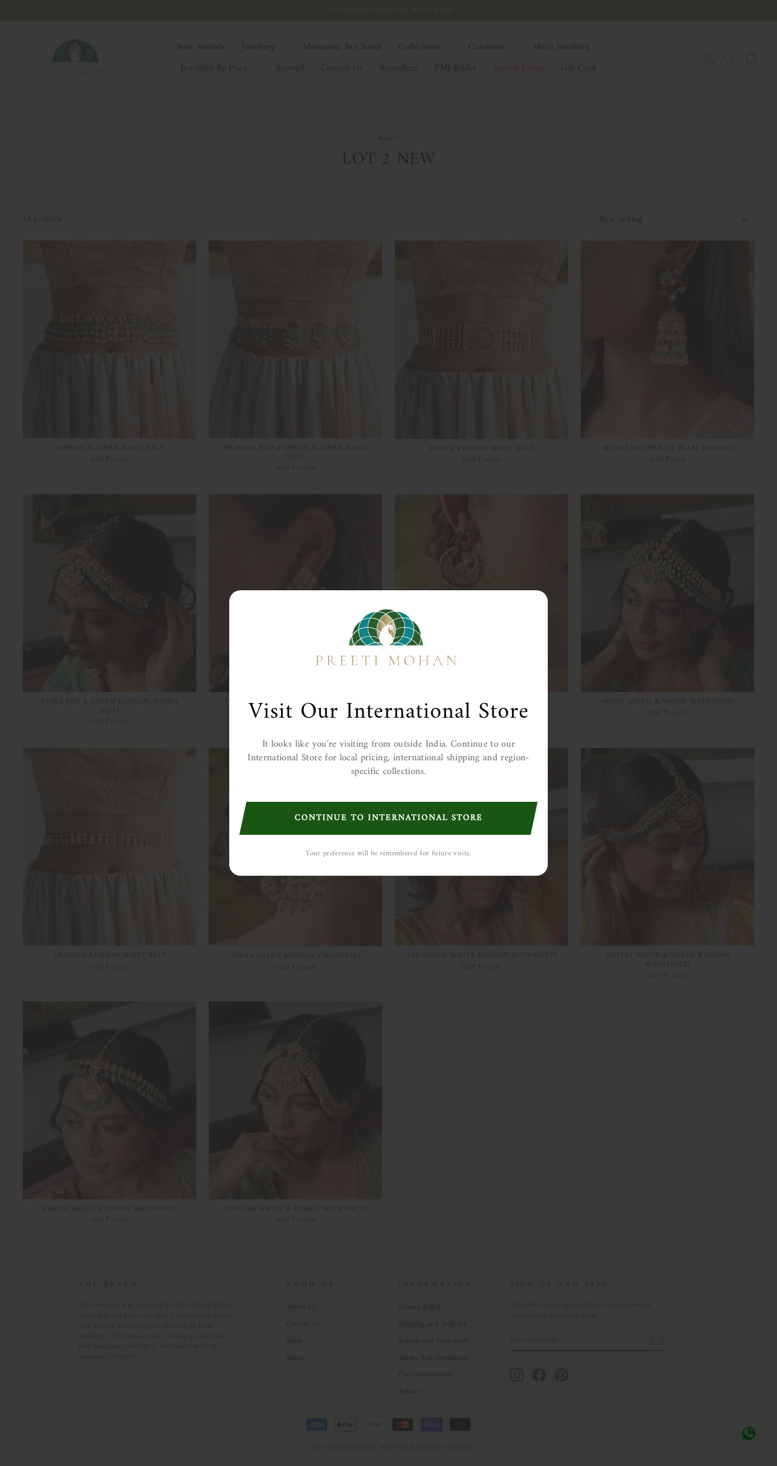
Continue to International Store (389, 818)
